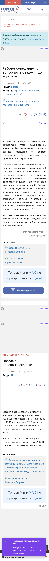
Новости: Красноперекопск (24, 20)
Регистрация (30, 3)
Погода (15, 375)
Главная (6, 20)
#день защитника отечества (16, 355)
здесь (36, 278)
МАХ (32, 273)
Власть (14, 87)
